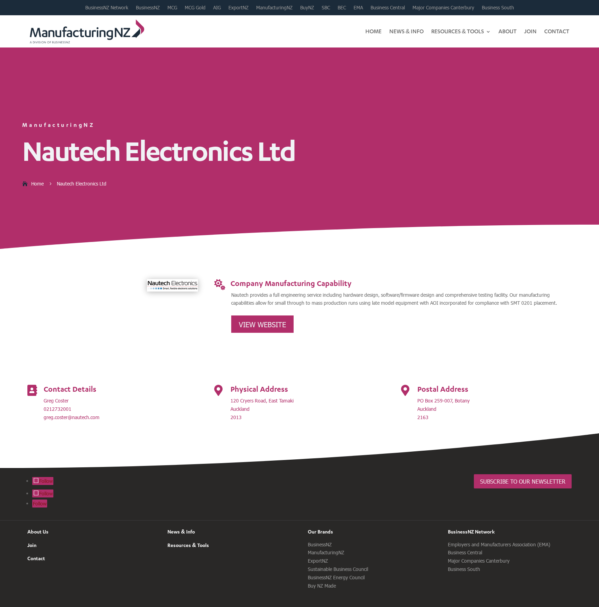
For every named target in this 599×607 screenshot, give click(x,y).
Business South (498, 8)
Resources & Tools (457, 31)
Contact (556, 31)
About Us (38, 532)
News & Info (406, 31)
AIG (217, 8)
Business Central (388, 8)
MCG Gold (195, 8)
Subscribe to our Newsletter (522, 481)
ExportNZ (238, 8)
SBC (326, 8)
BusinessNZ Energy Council (336, 577)
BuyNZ (307, 8)
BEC (342, 8)
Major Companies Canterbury (443, 8)
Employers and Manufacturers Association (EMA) (499, 544)
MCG (172, 8)
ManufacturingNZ (274, 8)
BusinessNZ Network (106, 8)
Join (530, 31)
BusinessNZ (148, 8)
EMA (358, 8)
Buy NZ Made (322, 585)
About (507, 31)
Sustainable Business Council (338, 569)
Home (373, 31)
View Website (262, 324)
